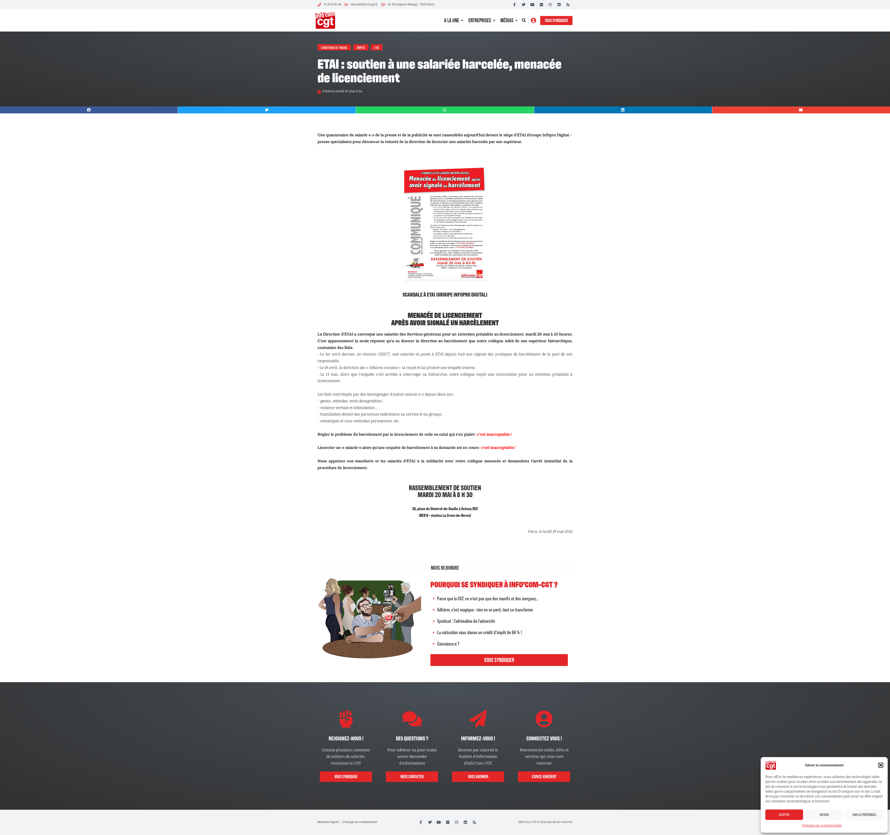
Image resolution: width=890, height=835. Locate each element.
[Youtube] (532, 4)
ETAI (376, 47)
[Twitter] (523, 4)
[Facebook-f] (514, 4)
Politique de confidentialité (822, 826)
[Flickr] (541, 4)
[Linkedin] (559, 4)
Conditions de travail (334, 47)
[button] (880, 765)
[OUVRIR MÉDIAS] (516, 20)
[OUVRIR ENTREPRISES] (494, 20)
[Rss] (568, 4)
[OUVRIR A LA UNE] (462, 20)
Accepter (784, 815)
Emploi (361, 47)
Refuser (824, 815)
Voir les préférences (864, 815)
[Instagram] (550, 4)
